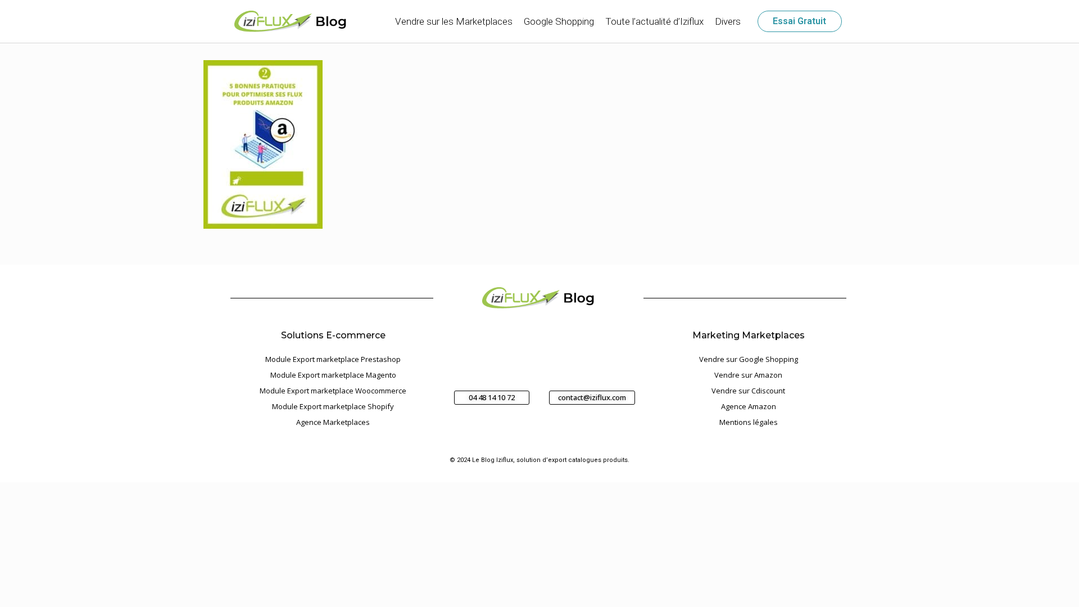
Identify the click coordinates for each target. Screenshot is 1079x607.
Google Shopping (559, 21)
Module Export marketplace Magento (333, 375)
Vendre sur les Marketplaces (454, 21)
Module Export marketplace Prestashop (333, 359)
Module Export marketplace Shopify (333, 406)
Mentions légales (748, 422)
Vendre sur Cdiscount (748, 391)
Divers (728, 21)
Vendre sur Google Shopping (748, 359)
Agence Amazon (748, 406)
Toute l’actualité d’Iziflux (654, 21)
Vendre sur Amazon (748, 375)
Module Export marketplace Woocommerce (333, 391)
